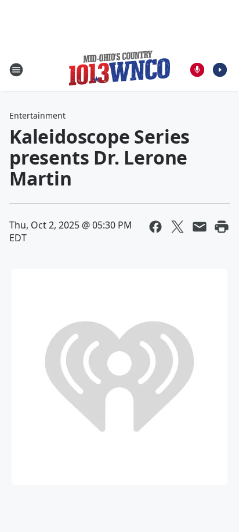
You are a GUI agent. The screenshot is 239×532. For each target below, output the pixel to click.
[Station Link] (119, 69)
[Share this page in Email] (199, 227)
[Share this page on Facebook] (155, 227)
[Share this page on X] (177, 227)
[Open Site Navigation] (16, 70)
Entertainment (37, 115)
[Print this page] (221, 227)
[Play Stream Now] (220, 70)
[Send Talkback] (197, 70)
